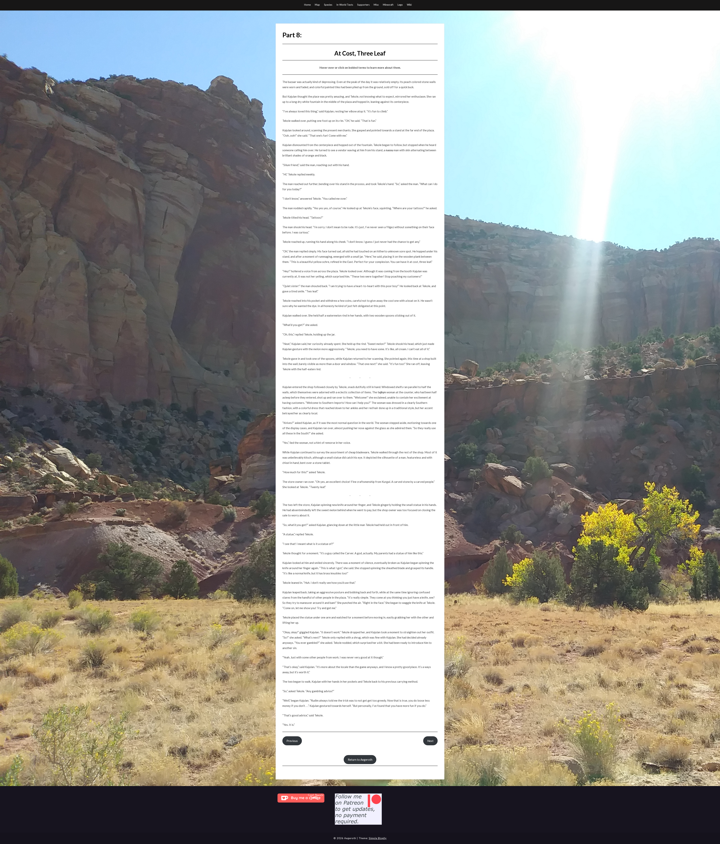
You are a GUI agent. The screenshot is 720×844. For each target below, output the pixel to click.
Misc (376, 4)
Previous (292, 740)
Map (317, 4)
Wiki (409, 4)
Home (307, 4)
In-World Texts (344, 4)
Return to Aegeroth (360, 759)
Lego (400, 4)
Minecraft (388, 4)
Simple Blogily (378, 838)
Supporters (363, 4)
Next (430, 740)
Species (328, 4)
